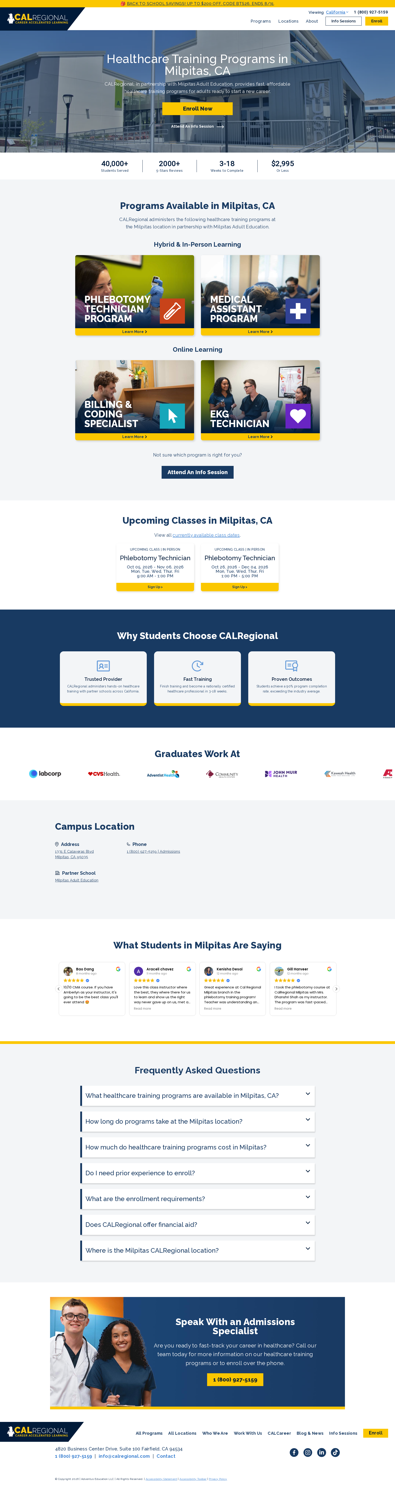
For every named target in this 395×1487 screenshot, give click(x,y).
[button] (336, 988)
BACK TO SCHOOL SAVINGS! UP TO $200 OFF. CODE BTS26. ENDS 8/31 (200, 3)
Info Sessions (343, 21)
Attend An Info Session (193, 126)
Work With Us (248, 1433)
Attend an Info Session (198, 472)
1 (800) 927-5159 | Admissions (153, 851)
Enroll (376, 21)
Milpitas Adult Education (77, 880)
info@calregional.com (124, 1456)
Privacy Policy (218, 1479)
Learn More (133, 332)
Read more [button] (142, 1009)
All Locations (182, 1433)
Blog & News (310, 1433)
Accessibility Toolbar (192, 1479)
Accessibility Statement (161, 1479)
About (312, 21)
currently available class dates (206, 535)
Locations (288, 21)
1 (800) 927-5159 (371, 12)
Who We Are (215, 1433)
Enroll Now (197, 108)
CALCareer (279, 1433)
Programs (261, 21)
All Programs (149, 1433)
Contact (166, 1456)
